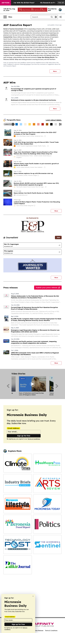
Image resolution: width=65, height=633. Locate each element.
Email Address (13, 428)
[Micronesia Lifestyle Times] (17, 503)
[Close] (33, 596)
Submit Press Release (36, 630)
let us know (27, 64)
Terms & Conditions (34, 439)
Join (58, 237)
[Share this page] (60, 17)
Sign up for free (23, 436)
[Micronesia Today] (47, 503)
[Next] (57, 386)
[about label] (14, 136)
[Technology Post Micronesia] (17, 544)
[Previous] (8, 386)
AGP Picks (5, 3)
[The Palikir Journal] (17, 564)
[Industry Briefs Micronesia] (17, 483)
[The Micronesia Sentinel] (47, 544)
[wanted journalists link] (32, 226)
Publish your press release (46, 287)
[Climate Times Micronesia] (17, 463)
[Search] (52, 17)
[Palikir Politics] (47, 524)
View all (61, 2)
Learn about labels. (54, 120)
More (55, 71)
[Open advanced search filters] (56, 17)
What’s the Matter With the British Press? (18, 3)
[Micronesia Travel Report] (17, 524)
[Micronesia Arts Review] (47, 483)
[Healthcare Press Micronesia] (47, 463)
